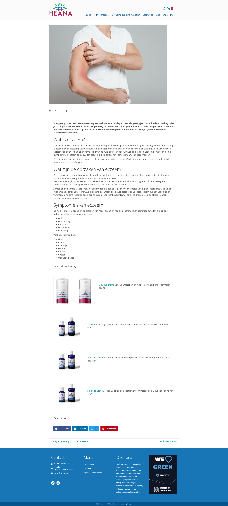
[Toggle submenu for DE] (174, 15)
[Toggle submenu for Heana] (92, 15)
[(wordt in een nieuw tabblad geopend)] (163, 474)
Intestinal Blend (95, 357)
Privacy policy (89, 464)
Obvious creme (106, 284)
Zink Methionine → (169, 441)
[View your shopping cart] (169, 8)
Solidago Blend (95, 390)
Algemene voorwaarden (93, 473)
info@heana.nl (62, 473)
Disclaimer (88, 468)
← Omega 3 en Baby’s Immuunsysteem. (69, 441)
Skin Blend (92, 324)
